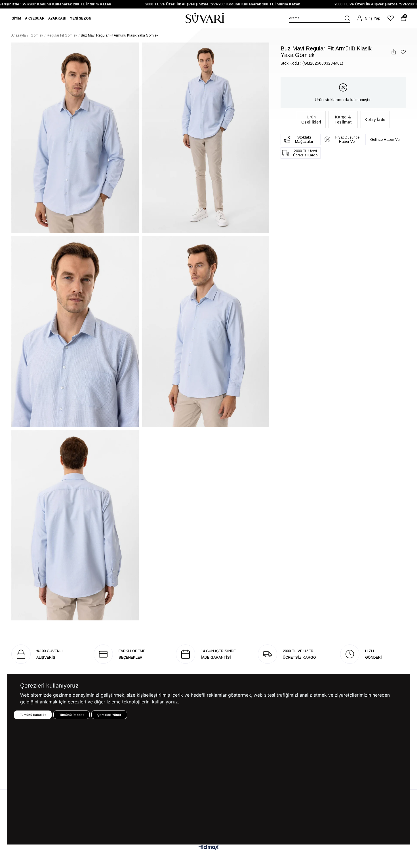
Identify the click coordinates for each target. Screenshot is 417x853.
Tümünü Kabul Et (33, 715)
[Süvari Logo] (205, 18)
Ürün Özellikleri (311, 119)
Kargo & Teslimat (343, 119)
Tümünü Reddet (71, 715)
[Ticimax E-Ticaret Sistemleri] (209, 848)
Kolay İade (375, 119)
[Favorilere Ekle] (403, 52)
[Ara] (347, 18)
